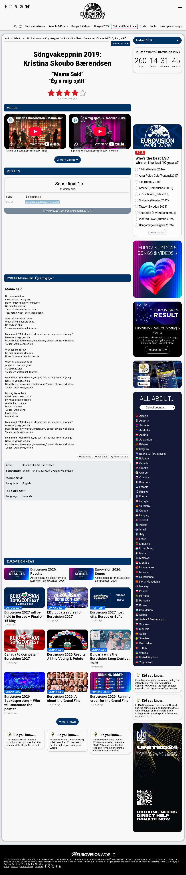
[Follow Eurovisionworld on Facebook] (6, 6)
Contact (14, 866)
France (143, 496)
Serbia (143, 614)
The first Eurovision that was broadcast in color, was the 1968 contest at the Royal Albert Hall (24, 739)
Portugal (144, 595)
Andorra (144, 420)
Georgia (144, 501)
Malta (142, 553)
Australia (144, 430)
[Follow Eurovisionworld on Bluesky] (27, 6)
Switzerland (146, 643)
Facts (153, 26)
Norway (143, 586)
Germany (144, 506)
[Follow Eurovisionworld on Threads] (21, 6)
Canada (143, 463)
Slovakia (144, 624)
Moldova (144, 558)
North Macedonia (149, 581)
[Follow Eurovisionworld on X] (16, 6)
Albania (143, 416)
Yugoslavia (145, 662)
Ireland (143, 524)
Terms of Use (26, 866)
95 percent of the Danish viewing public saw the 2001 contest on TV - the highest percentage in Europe (67, 741)
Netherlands (146, 577)
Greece (143, 510)
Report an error (121, 456)
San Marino (146, 610)
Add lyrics (102, 456)
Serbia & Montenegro (152, 619)
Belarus (143, 444)
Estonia (143, 487)
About (6, 866)
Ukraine (143, 652)
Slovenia (144, 629)
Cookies (39, 866)
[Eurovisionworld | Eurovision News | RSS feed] (60, 866)
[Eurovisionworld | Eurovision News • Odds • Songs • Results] (92, 11)
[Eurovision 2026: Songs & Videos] (157, 276)
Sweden (144, 638)
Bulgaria (144, 458)
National (124, 26)
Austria (143, 434)
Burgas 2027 (101, 26)
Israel (142, 529)
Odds (143, 26)
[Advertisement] (67, 244)
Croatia (143, 468)
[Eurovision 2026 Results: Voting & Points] (157, 314)
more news (68, 721)
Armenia (144, 425)
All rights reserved (43, 864)
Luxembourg (146, 548)
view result (157, 232)
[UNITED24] (157, 777)
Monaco (144, 562)
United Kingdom (148, 657)
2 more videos (66, 160)
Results (58, 26)
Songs (80, 26)
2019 (29, 38)
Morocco (144, 572)
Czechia (144, 477)
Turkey (143, 648)
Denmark (144, 482)
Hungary (144, 515)
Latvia (142, 539)
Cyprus (143, 472)
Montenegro (146, 567)
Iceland (143, 520)
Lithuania (144, 543)
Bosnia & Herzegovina (152, 453)
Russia (143, 605)
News (35, 26)
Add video (86, 456)
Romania (144, 600)
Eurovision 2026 (157, 250)
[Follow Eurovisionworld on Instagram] (10, 6)
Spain (142, 633)
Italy (141, 534)
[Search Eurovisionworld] (15, 26)
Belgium (144, 449)
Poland (143, 591)
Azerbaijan (145, 439)
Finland (143, 491)
